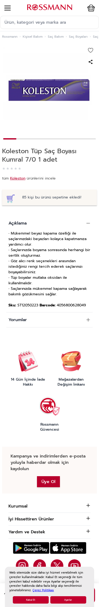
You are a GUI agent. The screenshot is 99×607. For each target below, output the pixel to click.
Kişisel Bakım (33, 36)
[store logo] (49, 7)
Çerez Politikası (43, 590)
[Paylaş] (90, 62)
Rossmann (9, 36)
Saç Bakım (56, 36)
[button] (90, 8)
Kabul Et (30, 600)
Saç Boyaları (78, 36)
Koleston (17, 178)
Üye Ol (48, 482)
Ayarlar (68, 600)
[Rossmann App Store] (68, 548)
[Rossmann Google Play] (31, 548)
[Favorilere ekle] (90, 50)
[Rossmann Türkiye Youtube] (74, 565)
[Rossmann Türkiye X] (57, 565)
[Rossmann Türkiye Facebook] (39, 565)
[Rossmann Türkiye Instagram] (22, 565)
